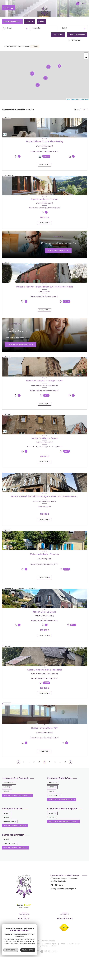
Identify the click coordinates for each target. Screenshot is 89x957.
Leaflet (68, 99)
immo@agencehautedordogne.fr (63, 889)
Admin (63, 944)
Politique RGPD (41, 946)
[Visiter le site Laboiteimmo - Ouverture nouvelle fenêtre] (49, 951)
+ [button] (86, 54)
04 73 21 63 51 (57, 885)
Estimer (41, 21)
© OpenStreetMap (83, 99)
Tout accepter (27, 950)
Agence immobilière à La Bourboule (16, 46)
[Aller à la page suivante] (70, 762)
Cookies (54, 946)
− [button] (86, 57)
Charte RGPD (74, 944)
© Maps (74, 99)
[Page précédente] (18, 762)
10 (65, 762)
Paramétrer (11, 950)
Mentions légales (51, 944)
